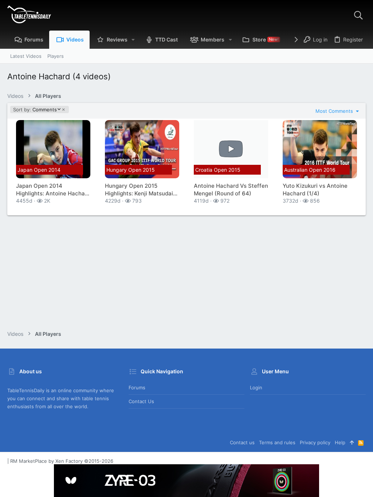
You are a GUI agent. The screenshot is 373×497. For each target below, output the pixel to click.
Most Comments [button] (334, 111)
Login (256, 387)
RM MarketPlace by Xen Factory (61, 461)
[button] (133, 39)
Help (340, 442)
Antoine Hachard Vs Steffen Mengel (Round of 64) (231, 189)
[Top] (352, 442)
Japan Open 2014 (38, 170)
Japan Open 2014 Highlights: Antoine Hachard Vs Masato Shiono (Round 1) (53, 189)
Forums (137, 387)
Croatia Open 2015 (217, 170)
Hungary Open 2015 (130, 170)
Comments (35, 109)
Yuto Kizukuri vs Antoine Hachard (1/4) (315, 189)
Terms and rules (277, 442)
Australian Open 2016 (309, 170)
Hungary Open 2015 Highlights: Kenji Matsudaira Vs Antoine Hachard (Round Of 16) (141, 189)
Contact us (141, 401)
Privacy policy (315, 442)
